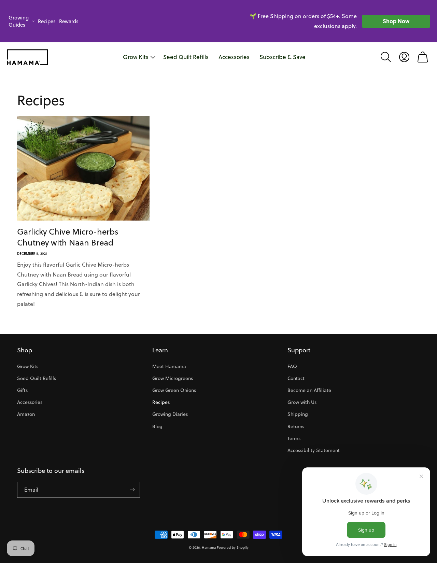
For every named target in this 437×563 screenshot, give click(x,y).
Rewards (69, 21)
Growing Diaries (170, 414)
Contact (296, 378)
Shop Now (396, 21)
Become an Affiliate (309, 390)
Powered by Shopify (233, 547)
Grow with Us (301, 402)
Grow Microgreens (172, 378)
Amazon (26, 414)
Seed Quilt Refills (36, 378)
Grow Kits (27, 366)
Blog (157, 426)
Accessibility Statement (313, 450)
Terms (293, 438)
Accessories (29, 402)
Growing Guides (19, 21)
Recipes (47, 21)
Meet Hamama (169, 366)
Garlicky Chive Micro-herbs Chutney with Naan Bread (67, 237)
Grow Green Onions (174, 390)
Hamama (209, 547)
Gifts (22, 390)
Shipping (297, 414)
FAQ (292, 366)
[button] (385, 57)
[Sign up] (132, 490)
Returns (295, 426)
